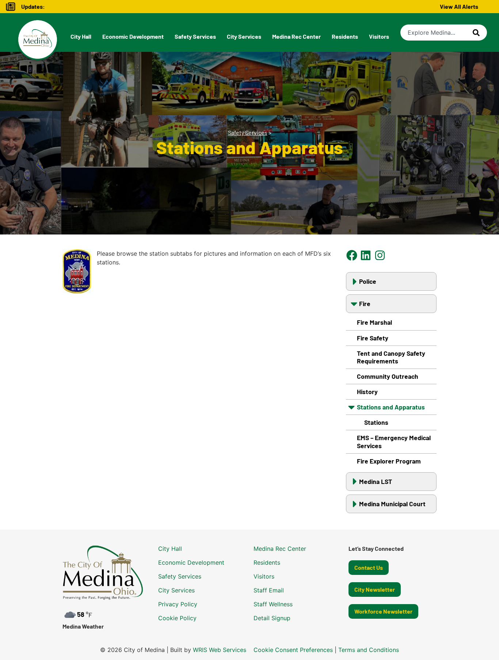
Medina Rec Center (296, 36)
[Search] (480, 32)
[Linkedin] (366, 255)
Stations (376, 422)
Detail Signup (272, 618)
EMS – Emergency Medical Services (394, 441)
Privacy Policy (177, 604)
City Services (244, 36)
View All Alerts (459, 6)
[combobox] (436, 32)
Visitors (379, 36)
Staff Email (269, 590)
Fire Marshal (374, 322)
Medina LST (375, 481)
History (367, 392)
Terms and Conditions (368, 649)
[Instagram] (380, 255)
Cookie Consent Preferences (293, 649)
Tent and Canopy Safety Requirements (391, 357)
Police (367, 281)
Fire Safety (372, 338)
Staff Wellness (273, 604)
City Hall (81, 36)
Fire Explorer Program (389, 461)
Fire (364, 304)
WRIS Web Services (219, 649)
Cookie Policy (177, 618)
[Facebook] (352, 255)
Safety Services (195, 36)
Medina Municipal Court (392, 504)
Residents (345, 36)
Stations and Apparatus (391, 407)
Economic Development (133, 36)
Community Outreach (387, 376)
